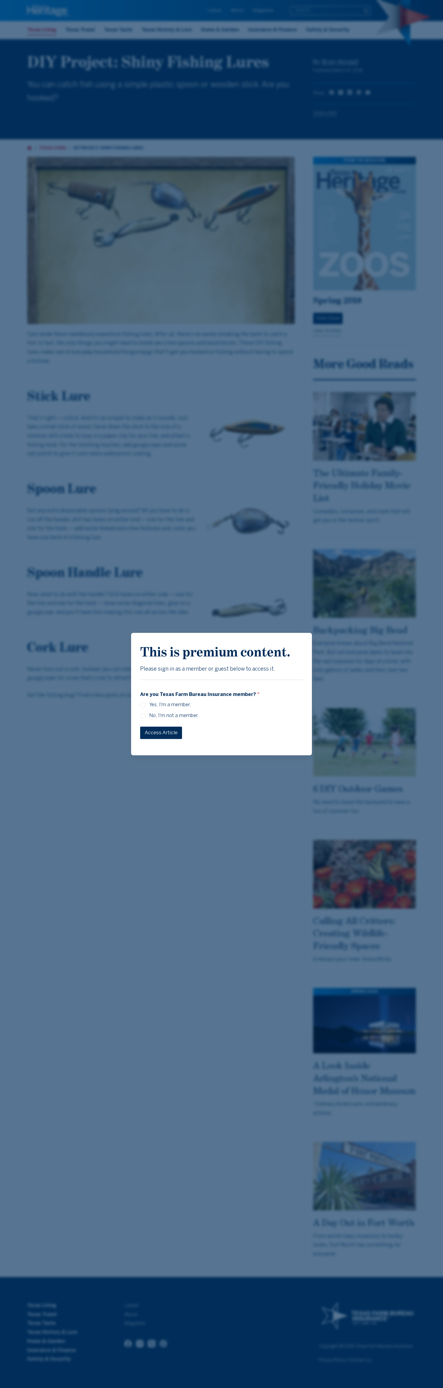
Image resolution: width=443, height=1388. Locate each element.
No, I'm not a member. (174, 715)
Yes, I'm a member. (170, 705)
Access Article (161, 732)
